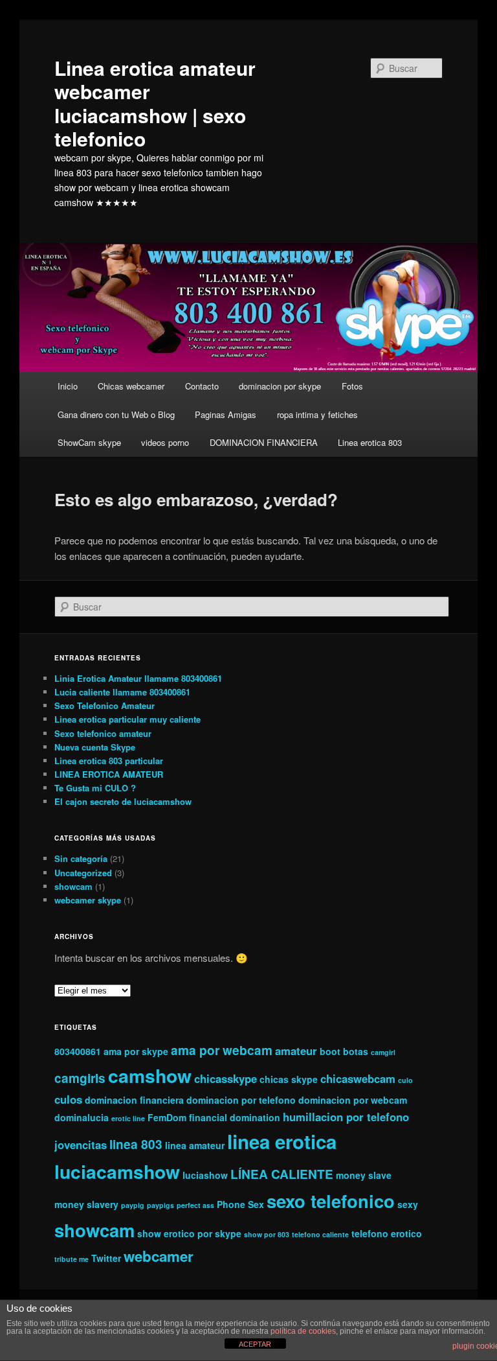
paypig (132, 1205)
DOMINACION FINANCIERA (264, 442)
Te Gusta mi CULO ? (95, 788)
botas (355, 1051)
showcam (73, 886)
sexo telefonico (331, 1200)
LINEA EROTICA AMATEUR (108, 774)
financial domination (234, 1117)
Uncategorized (83, 873)
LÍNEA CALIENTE (281, 1174)
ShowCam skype (89, 442)
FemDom (167, 1117)
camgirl (383, 1052)
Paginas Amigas (225, 414)
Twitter (106, 1257)
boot (330, 1051)
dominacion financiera (134, 1099)
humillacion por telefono (346, 1116)
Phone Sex (240, 1204)
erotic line (128, 1118)
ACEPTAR (255, 1344)
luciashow (205, 1175)
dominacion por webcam (352, 1099)
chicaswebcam (357, 1078)
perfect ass (195, 1205)
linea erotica (282, 1141)
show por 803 (266, 1234)
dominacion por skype (280, 386)
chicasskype (225, 1078)
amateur (296, 1050)
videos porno (165, 442)
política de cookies (303, 1331)
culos (68, 1099)
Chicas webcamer (131, 386)
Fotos (352, 386)
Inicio (68, 386)
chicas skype (289, 1079)
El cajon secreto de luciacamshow (123, 801)
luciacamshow (117, 1171)
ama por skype (136, 1051)
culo (405, 1080)
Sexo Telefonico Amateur (104, 705)
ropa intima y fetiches (317, 414)
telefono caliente (320, 1234)
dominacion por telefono (241, 1099)
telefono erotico (386, 1233)
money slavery (86, 1204)
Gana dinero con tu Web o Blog (116, 414)
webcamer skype (87, 900)
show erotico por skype (189, 1233)
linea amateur (195, 1145)
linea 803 (135, 1144)
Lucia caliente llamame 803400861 (122, 692)
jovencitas (80, 1144)
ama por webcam (221, 1050)
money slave (364, 1175)
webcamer (158, 1256)
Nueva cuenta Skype (94, 747)
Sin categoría (80, 858)
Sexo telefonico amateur (102, 733)
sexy (407, 1204)
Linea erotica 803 (370, 442)
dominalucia (81, 1117)
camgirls (79, 1078)
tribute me (71, 1259)
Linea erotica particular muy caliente (127, 719)
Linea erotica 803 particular (108, 760)
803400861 (77, 1051)
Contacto (202, 386)
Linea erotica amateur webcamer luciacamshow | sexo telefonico (155, 103)
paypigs (160, 1205)
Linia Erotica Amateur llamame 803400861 (138, 678)
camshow (150, 1075)
